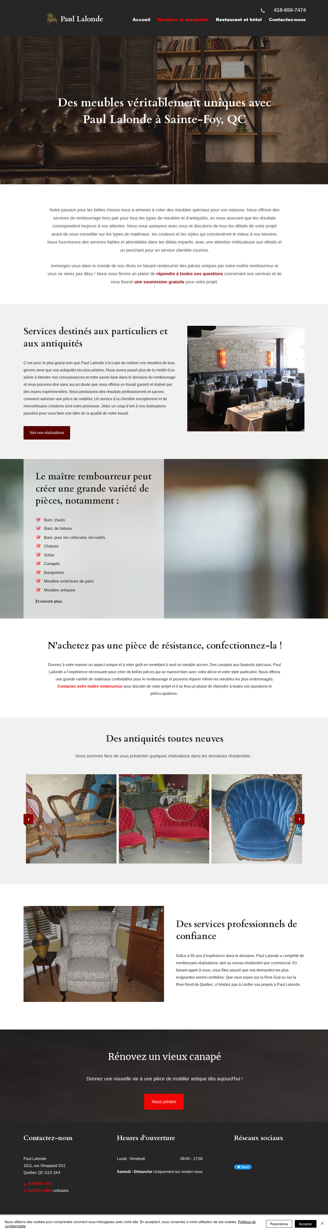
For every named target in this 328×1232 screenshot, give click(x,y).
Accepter (305, 1223)
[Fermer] (322, 1224)
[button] (71, 818)
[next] (299, 819)
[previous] (28, 819)
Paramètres (279, 1223)
